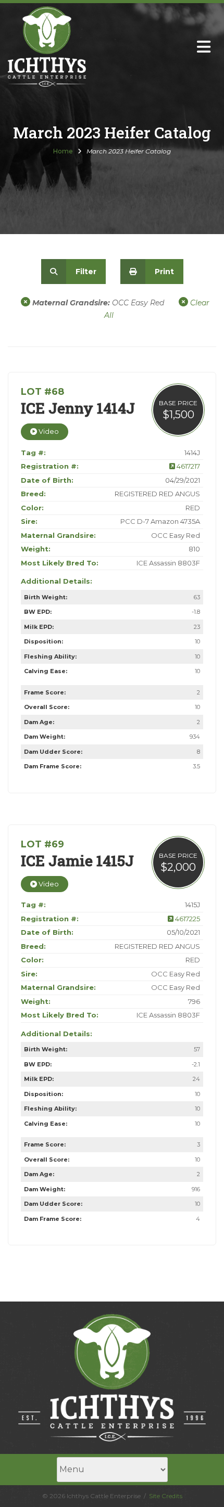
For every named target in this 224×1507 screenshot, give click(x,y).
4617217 (187, 466)
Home (63, 151)
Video (48, 431)
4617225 (186, 918)
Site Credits (165, 1496)
